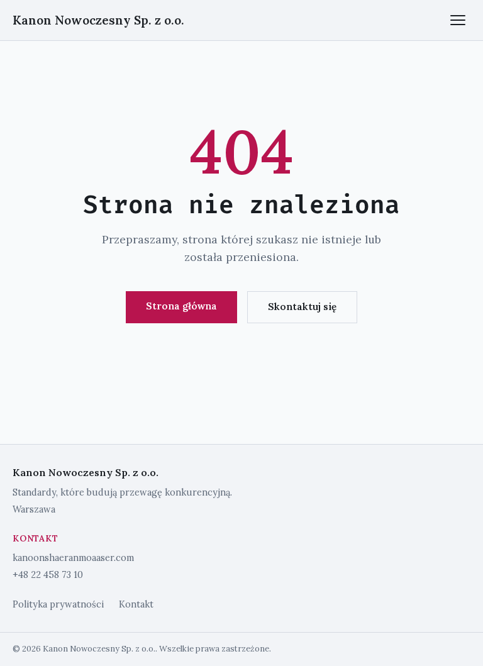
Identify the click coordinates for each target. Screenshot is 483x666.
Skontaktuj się (302, 307)
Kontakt (136, 604)
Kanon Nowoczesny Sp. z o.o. (98, 20)
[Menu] (457, 20)
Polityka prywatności (58, 604)
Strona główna (181, 306)
